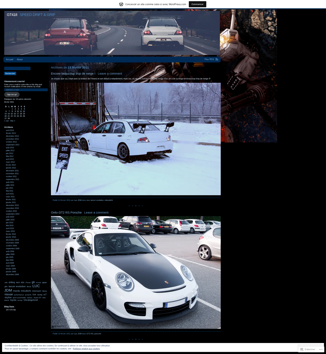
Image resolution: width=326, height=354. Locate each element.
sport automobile (19, 298)
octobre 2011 (11, 176)
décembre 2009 (12, 240)
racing (39, 295)
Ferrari (28, 282)
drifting (12, 282)
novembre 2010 (12, 208)
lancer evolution (97, 200)
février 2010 (11, 234)
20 (6, 116)
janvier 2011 (11, 202)
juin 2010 (9, 223)
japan (44, 282)
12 (24, 111)
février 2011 (11, 199)
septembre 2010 (12, 214)
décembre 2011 (12, 171)
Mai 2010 (9, 225)
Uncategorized (31, 300)
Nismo (44, 291)
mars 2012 (10, 162)
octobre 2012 (11, 142)
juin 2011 (9, 188)
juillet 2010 (10, 220)
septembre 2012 (12, 145)
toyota (13, 300)
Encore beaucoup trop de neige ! (73, 73)
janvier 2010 (11, 237)
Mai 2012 (9, 156)
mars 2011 (10, 197)
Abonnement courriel (14, 81)
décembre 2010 (12, 205)
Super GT (37, 298)
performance (19, 295)
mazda (16, 291)
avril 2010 (10, 228)
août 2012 (10, 148)
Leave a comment (110, 73)
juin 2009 (9, 257)
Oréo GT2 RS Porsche (66, 212)
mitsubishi (109, 200)
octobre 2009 (11, 246)
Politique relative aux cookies (86, 349)
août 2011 (10, 182)
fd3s (22, 282)
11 (21, 111)
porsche (97, 334)
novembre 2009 (12, 243)
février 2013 (11, 133)
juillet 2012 (10, 150)
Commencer (198, 4)
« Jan (6, 121)
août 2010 (10, 217)
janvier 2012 (11, 168)
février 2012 (11, 165)
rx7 (45, 294)
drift (6, 282)
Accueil (9, 59)
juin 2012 (9, 153)
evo (88, 200)
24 (18, 116)
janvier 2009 (11, 272)
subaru (29, 298)
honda (38, 282)
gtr (33, 282)
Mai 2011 (9, 191)
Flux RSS (209, 59)
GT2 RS (90, 334)
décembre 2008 (12, 274)
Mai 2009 (9, 260)
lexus (29, 286)
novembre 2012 (12, 139)
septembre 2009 (12, 248)
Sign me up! (12, 94)
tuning (19, 300)
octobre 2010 (11, 211)
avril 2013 (10, 130)
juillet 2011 (10, 185)
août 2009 (10, 251)
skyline (8, 297)
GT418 (12, 15)
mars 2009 (10, 266)
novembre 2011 (12, 174)
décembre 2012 (12, 136)
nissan (9, 294)
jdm (6, 286)
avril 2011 (10, 194)
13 (6, 114)
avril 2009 (10, 263)
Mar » (12, 121)
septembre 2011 (12, 179)
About (20, 59)
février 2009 (11, 269)
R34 (34, 295)
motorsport (36, 291)
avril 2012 (10, 159)
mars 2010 (10, 231)
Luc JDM (78, 200)
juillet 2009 (10, 254)
